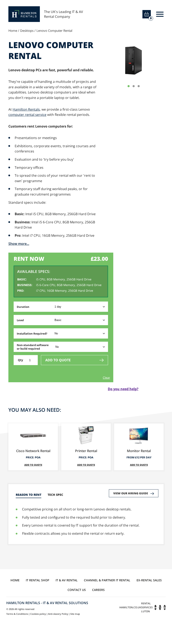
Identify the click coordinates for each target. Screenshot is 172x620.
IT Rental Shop (37, 580)
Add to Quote (58, 360)
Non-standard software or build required (33, 346)
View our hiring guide (130, 493)
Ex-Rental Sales (149, 580)
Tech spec (55, 495)
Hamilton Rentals (26, 109)
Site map (75, 613)
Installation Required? (32, 333)
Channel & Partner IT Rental (107, 580)
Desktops (27, 30)
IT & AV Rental (67, 580)
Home (12, 30)
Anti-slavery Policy (58, 613)
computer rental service (27, 114)
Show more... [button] (18, 243)
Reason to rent (28, 495)
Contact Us (77, 590)
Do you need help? (123, 389)
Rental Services (147, 607)
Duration (23, 307)
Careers (98, 590)
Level (20, 320)
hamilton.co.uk (130, 607)
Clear (106, 377)
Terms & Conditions (17, 613)
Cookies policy (38, 613)
